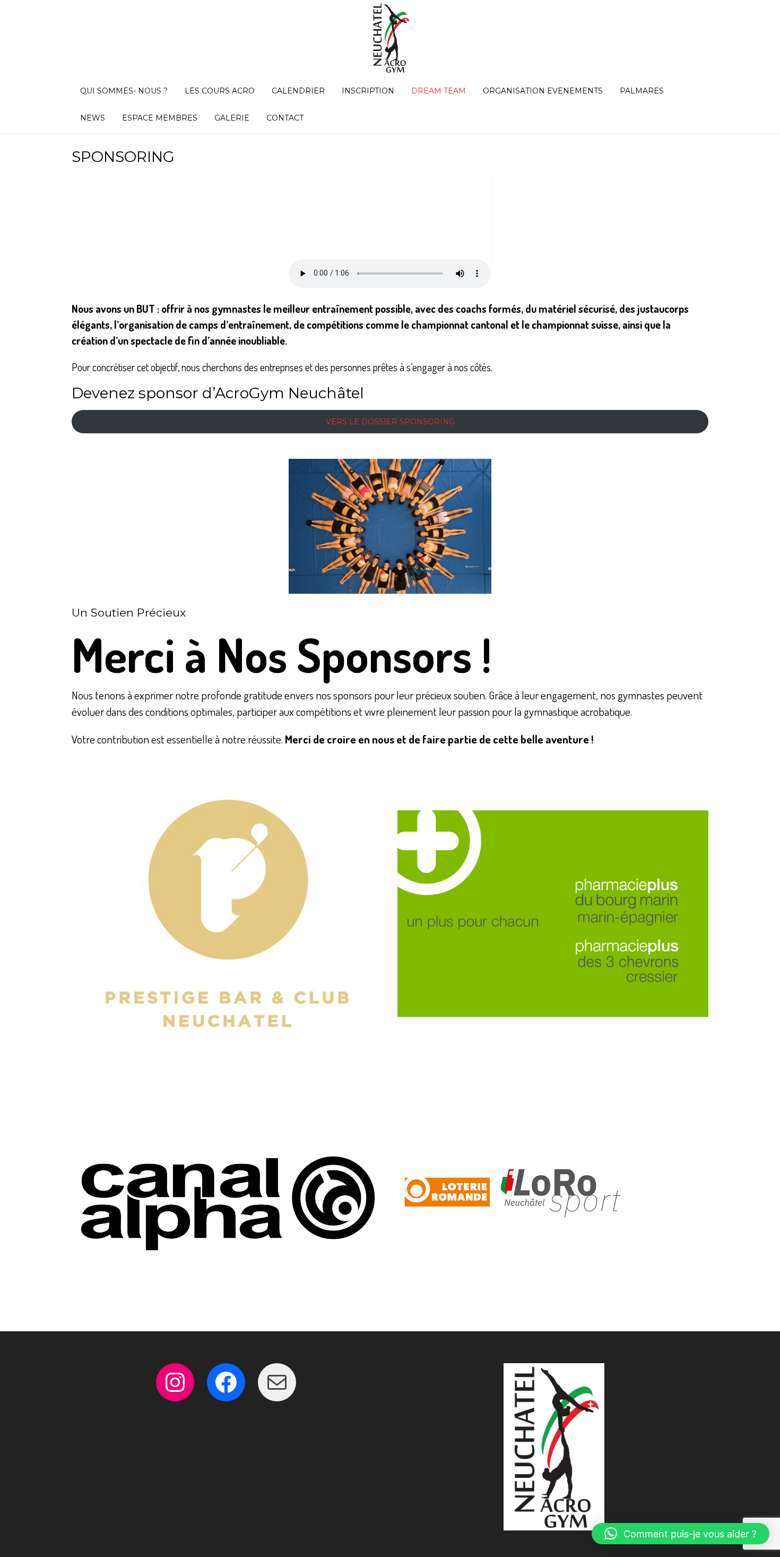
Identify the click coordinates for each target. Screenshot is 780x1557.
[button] (680, 1533)
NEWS (92, 118)
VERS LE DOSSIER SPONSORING (390, 421)
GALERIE (231, 118)
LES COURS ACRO (220, 91)
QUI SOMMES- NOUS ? (124, 91)
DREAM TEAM (438, 91)
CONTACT (285, 118)
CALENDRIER (298, 91)
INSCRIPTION (368, 91)
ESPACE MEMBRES (159, 118)
